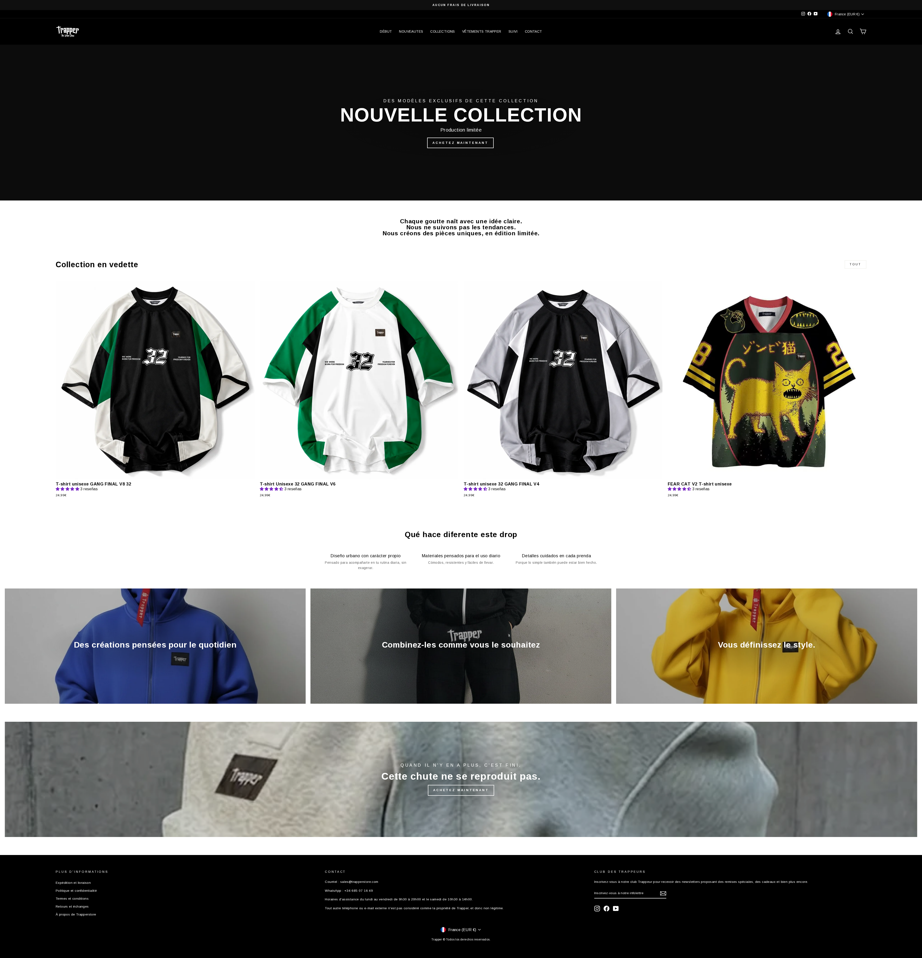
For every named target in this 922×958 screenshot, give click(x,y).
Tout (855, 264)
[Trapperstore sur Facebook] (606, 908)
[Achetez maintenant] (461, 779)
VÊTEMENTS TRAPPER (481, 31)
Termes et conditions (72, 898)
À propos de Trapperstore (76, 914)
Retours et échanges (72, 906)
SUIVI (513, 31)
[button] (68, 489)
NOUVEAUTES (411, 31)
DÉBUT (386, 31)
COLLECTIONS (442, 31)
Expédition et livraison (73, 883)
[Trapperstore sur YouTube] (616, 908)
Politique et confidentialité (76, 890)
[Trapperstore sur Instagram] (597, 908)
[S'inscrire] (663, 893)
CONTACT (533, 31)
